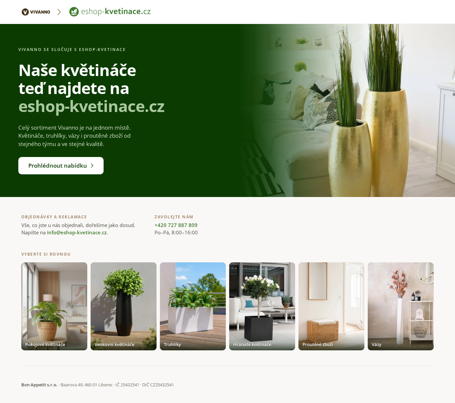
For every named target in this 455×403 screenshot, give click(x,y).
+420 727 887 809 (176, 225)
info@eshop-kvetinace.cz (77, 232)
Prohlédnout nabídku (57, 165)
